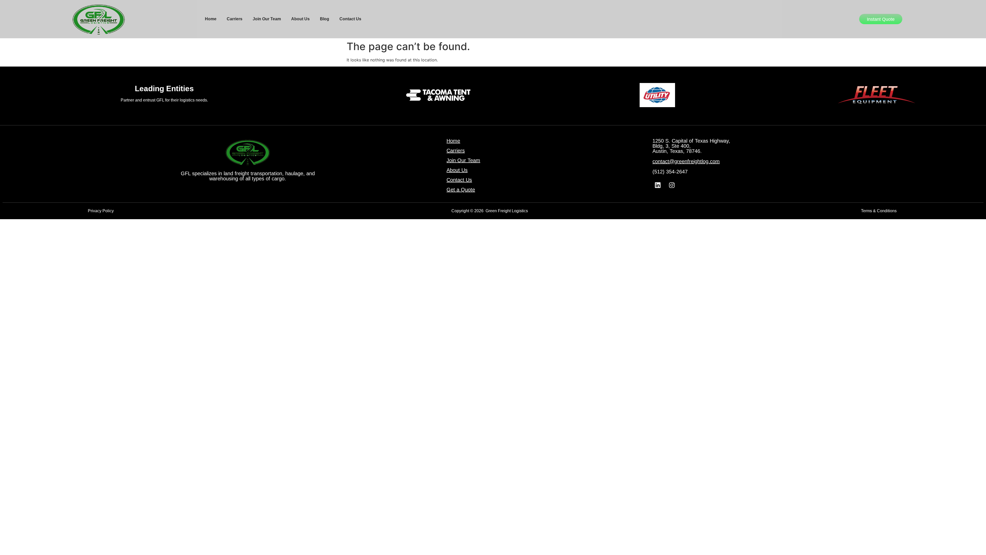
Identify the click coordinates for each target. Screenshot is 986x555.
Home (210, 19)
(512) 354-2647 (670, 171)
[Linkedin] (657, 185)
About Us (300, 19)
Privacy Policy (101, 211)
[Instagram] (672, 185)
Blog (324, 19)
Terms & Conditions (879, 211)
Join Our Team (267, 19)
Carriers (234, 19)
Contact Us (350, 19)
